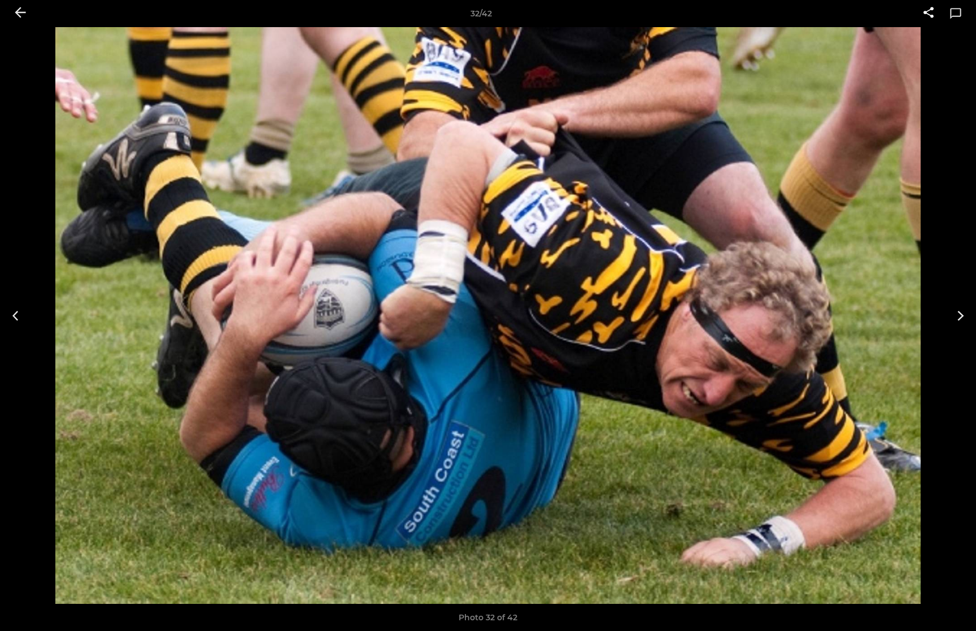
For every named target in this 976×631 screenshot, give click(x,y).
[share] (928, 13)
